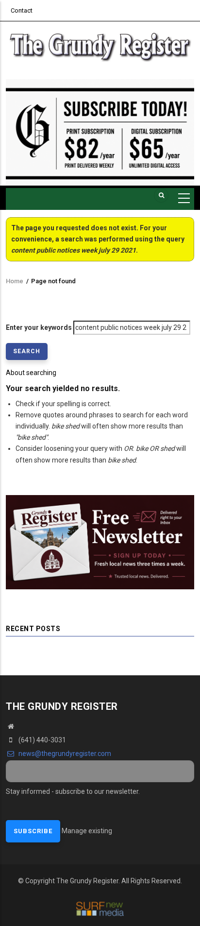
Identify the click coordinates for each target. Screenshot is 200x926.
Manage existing (87, 831)
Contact (22, 10)
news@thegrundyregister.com (64, 753)
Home (14, 281)
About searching (31, 373)
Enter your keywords (39, 327)
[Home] (100, 45)
